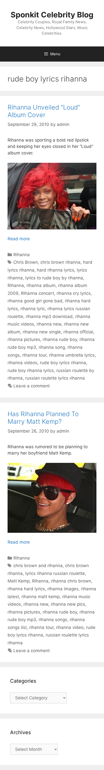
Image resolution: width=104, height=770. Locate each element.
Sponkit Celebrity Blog (52, 14)
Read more (19, 238)
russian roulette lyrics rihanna (55, 378)
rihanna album (41, 285)
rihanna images (63, 588)
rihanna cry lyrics (74, 293)
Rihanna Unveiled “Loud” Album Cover (44, 111)
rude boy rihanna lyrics (31, 370)
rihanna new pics (68, 604)
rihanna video (70, 627)
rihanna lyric (32, 308)
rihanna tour (34, 355)
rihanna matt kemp (40, 596)
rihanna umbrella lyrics (72, 355)
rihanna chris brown (71, 580)
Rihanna (21, 254)
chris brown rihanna (60, 262)
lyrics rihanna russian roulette (55, 573)
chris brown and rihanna (38, 565)
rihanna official (78, 331)
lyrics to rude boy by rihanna (54, 277)
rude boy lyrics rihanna (63, 362)
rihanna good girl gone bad (35, 300)
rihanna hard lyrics (26, 588)
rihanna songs (53, 619)
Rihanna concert (37, 293)
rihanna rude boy (60, 339)
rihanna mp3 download (49, 316)
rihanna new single (42, 331)
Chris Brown (25, 262)
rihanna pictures (24, 339)
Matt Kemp (19, 580)
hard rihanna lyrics (55, 270)
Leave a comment (31, 385)
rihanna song (52, 347)
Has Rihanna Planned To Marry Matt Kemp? (43, 417)
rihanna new (49, 324)
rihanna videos (22, 362)
